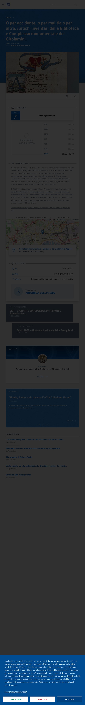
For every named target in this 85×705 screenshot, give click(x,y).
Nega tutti (42, 699)
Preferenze (69, 699)
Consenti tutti (15, 699)
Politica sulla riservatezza (16, 692)
